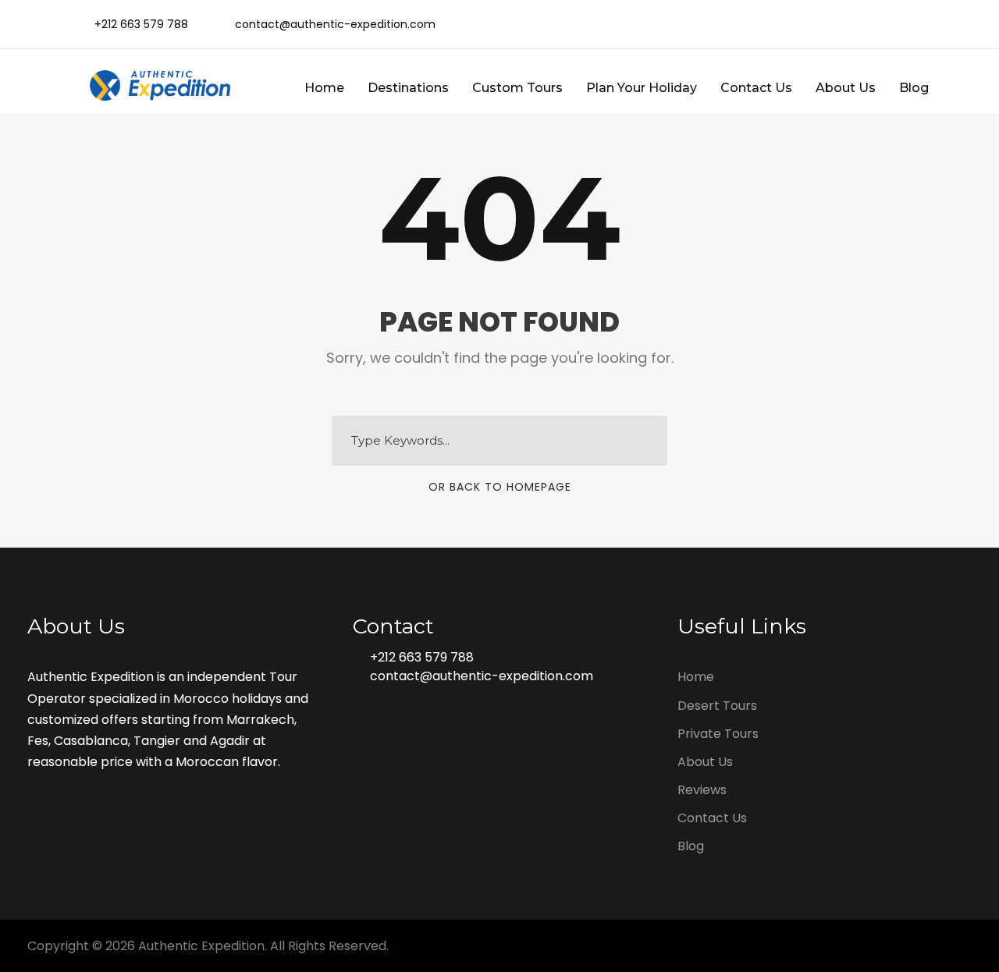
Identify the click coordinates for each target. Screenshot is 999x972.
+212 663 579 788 (422, 657)
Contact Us (756, 87)
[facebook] (820, 24)
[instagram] (920, 24)
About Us (846, 87)
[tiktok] (770, 24)
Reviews (702, 790)
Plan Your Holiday (641, 87)
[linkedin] (845, 24)
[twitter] (895, 24)
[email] (795, 24)
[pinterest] (870, 24)
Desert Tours (717, 706)
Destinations (408, 87)
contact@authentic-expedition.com (481, 676)
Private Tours (718, 734)
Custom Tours (517, 87)
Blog (914, 87)
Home (324, 87)
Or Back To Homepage (499, 487)
